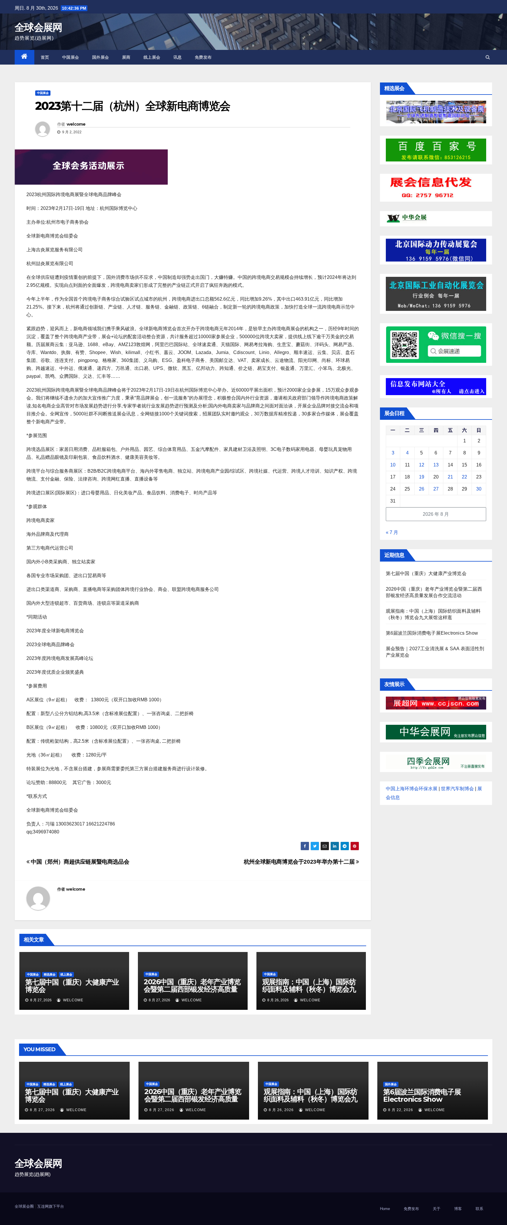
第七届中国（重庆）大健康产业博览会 (72, 986)
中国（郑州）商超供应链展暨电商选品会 (79, 862)
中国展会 (70, 57)
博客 (458, 1209)
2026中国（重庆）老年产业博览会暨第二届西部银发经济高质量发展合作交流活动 (192, 989)
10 (393, 464)
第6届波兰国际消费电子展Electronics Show (432, 633)
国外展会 (100, 57)
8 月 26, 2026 (281, 1110)
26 (421, 488)
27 (436, 488)
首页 (45, 57)
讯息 (177, 57)
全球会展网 (38, 27)
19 (421, 476)
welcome (76, 124)
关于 (436, 1209)
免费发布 (203, 57)
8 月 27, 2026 (42, 1110)
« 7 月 (392, 532)
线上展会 (151, 57)
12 (421, 464)
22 (464, 476)
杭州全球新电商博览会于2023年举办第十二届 (300, 862)
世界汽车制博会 (457, 788)
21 (450, 476)
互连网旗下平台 (50, 1206)
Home (385, 1209)
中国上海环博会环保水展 (411, 788)
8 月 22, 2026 (400, 1110)
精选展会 (49, 974)
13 (436, 464)
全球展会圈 (24, 1206)
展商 (126, 57)
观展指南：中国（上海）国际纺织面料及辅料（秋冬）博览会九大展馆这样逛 (309, 989)
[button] (488, 57)
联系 (479, 1209)
